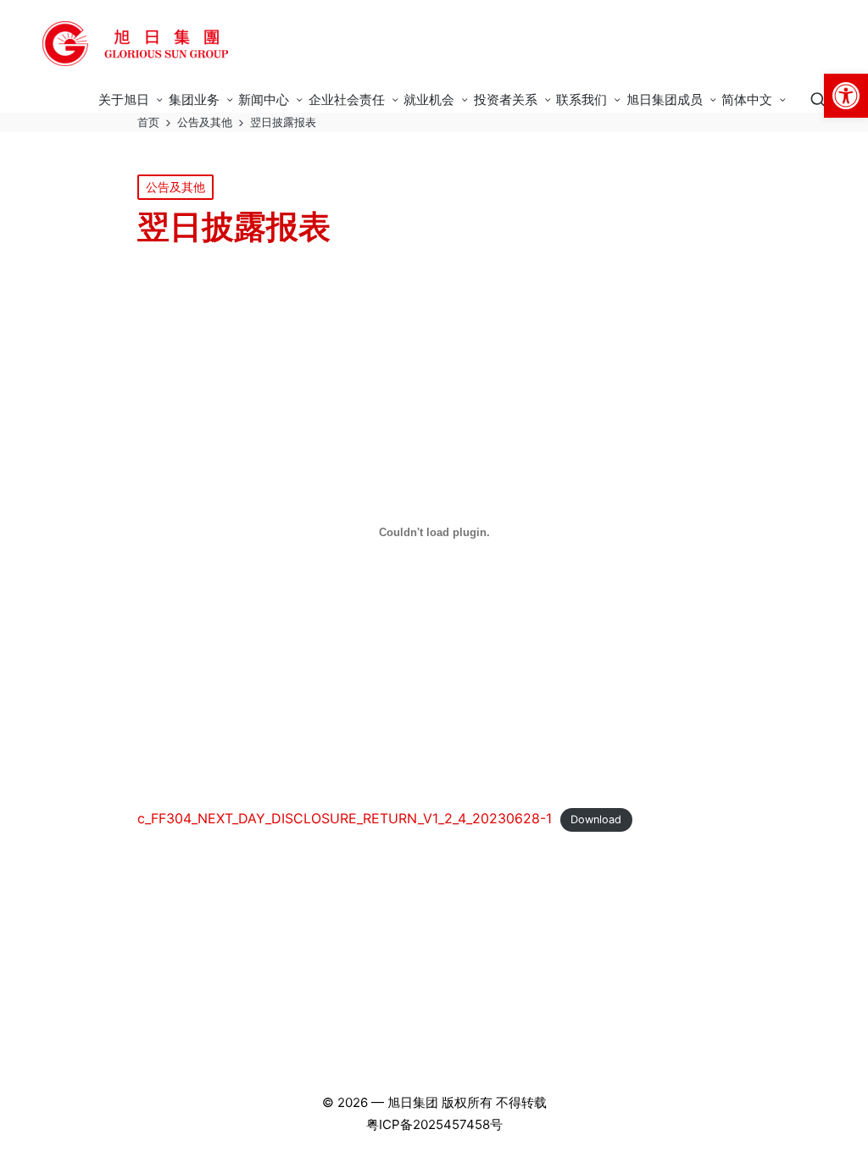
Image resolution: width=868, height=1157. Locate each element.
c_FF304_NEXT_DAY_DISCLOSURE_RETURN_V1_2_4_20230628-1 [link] (344, 818)
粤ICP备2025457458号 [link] (434, 1124)
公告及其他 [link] (175, 187)
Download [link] (595, 819)
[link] (846, 96)
